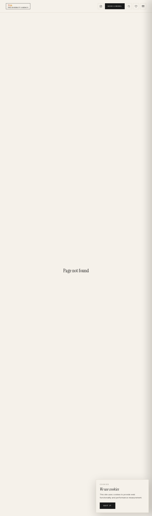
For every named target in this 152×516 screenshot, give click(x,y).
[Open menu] (143, 6)
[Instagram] (101, 6)
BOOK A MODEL (115, 6)
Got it (107, 506)
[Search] (129, 6)
